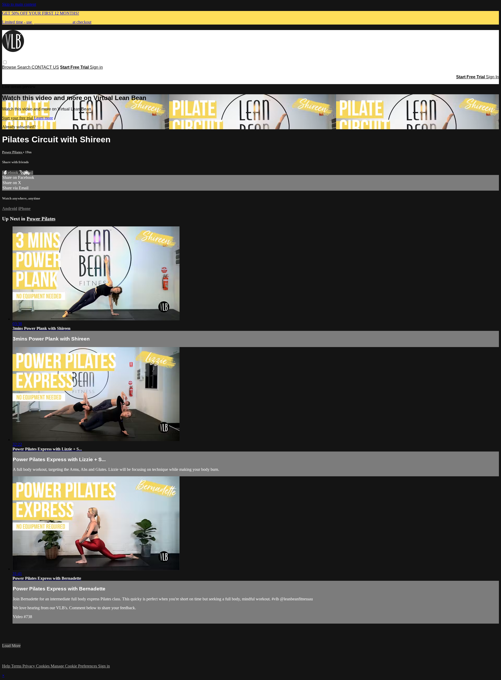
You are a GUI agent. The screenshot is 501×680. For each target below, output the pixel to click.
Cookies (43, 666)
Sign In (492, 77)
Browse (9, 67)
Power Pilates (12, 152)
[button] (5, 62)
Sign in (96, 67)
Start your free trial (18, 118)
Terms (16, 666)
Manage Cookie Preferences (74, 666)
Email (28, 172)
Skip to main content (19, 4)
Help (6, 666)
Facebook (10, 172)
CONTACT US (45, 67)
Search (24, 67)
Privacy (29, 666)
